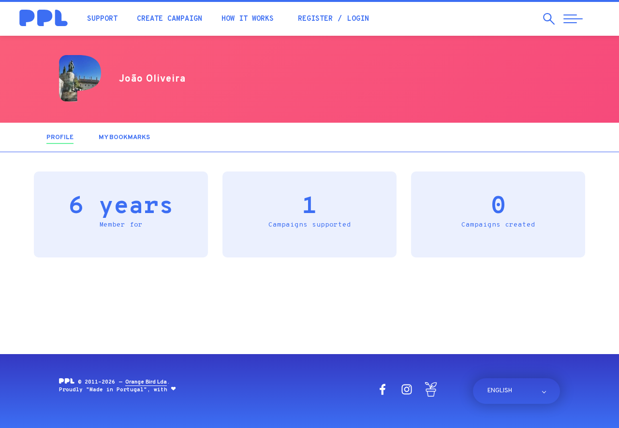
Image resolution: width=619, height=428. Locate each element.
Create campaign (169, 19)
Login (358, 19)
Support (102, 19)
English (499, 391)
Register (315, 19)
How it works (247, 19)
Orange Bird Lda (146, 382)
